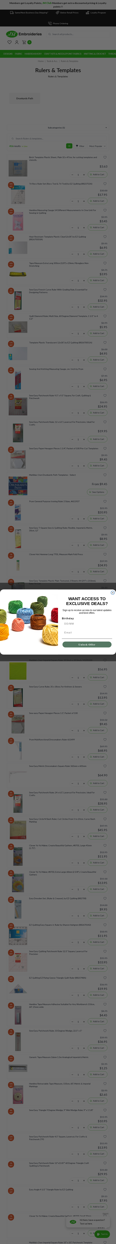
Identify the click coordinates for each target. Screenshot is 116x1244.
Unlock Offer (87, 644)
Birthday (68, 618)
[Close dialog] (113, 592)
